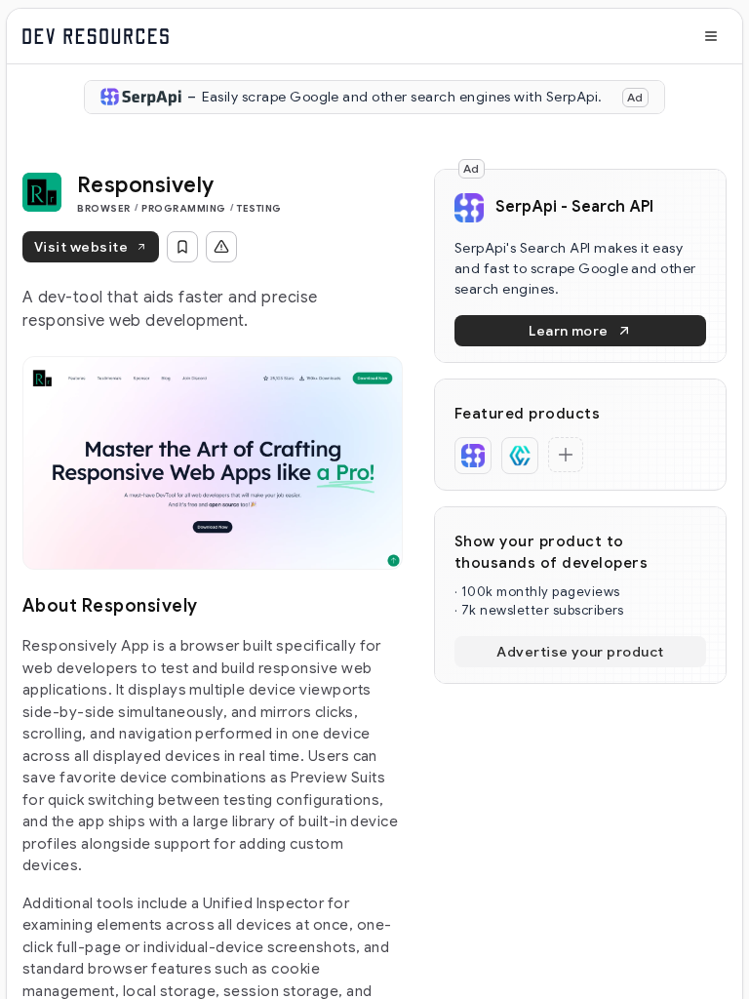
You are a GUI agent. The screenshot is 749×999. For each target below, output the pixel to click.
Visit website (81, 247)
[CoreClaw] (519, 455)
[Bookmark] (182, 246)
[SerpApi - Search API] (473, 455)
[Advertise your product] (565, 454)
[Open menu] (711, 36)
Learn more (569, 331)
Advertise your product (580, 651)
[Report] (221, 246)
